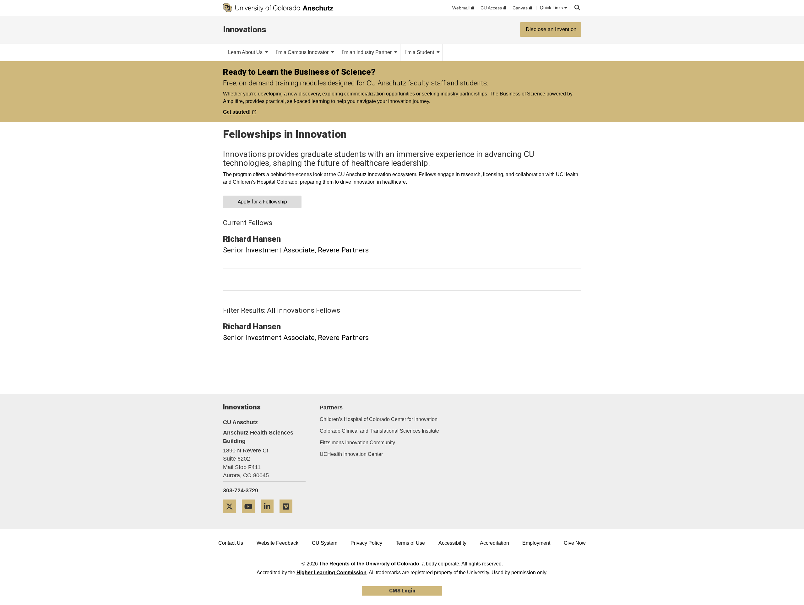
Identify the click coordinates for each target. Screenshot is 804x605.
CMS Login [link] (402, 591)
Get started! (237, 112)
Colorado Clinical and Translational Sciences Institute (379, 431)
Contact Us (230, 543)
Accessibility (452, 543)
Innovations (244, 29)
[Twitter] (232, 515)
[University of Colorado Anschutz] (278, 7)
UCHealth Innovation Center (351, 454)
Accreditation (494, 543)
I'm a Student (420, 52)
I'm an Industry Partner (367, 52)
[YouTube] (250, 515)
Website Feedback (277, 543)
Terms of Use (410, 543)
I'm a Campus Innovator (303, 52)
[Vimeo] (288, 515)
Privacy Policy (366, 543)
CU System (324, 543)
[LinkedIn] (269, 515)
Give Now (575, 543)
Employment (536, 543)
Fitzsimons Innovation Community (357, 442)
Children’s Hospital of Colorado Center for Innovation (378, 419)
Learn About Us (246, 52)
